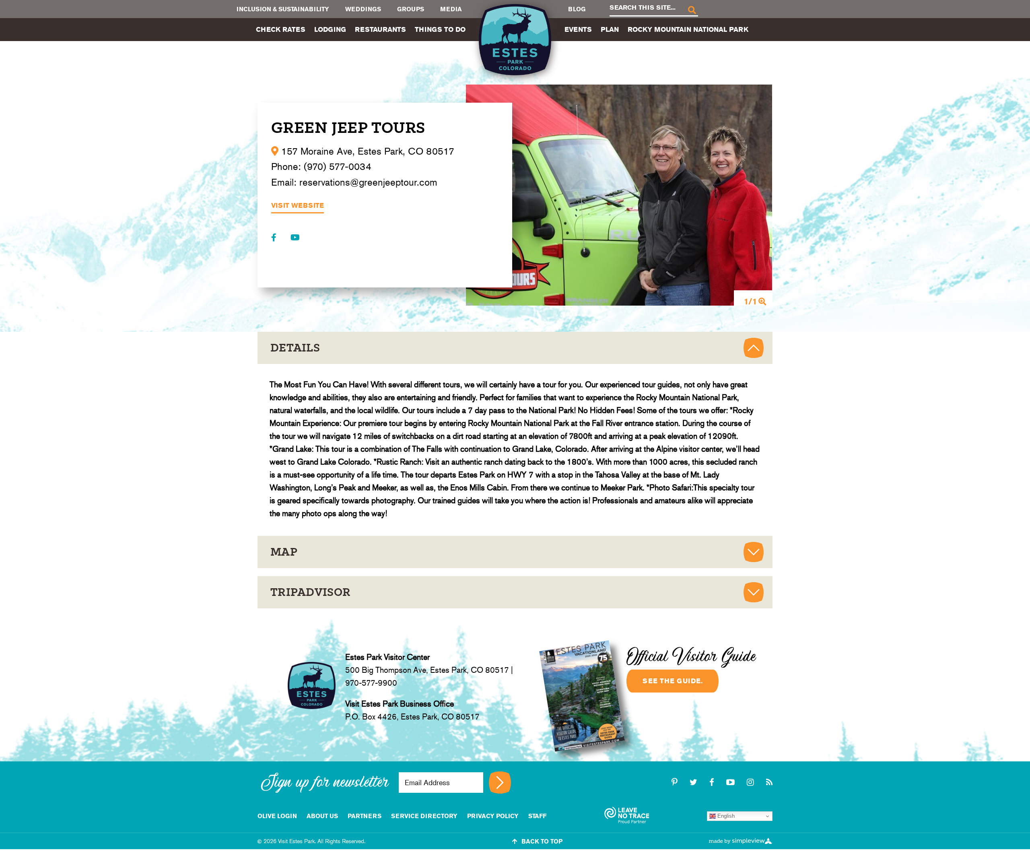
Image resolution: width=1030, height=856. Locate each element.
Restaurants (380, 29)
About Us (322, 816)
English (725, 816)
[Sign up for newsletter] (500, 782)
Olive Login (277, 816)
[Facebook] (274, 237)
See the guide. (672, 681)
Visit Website (297, 205)
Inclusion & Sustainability (283, 9)
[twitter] (695, 782)
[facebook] (713, 782)
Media (451, 9)
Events (578, 29)
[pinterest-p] (676, 782)
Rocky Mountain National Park (688, 29)
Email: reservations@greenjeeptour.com (354, 182)
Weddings (363, 9)
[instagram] (751, 782)
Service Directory (424, 816)
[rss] (769, 782)
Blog (576, 9)
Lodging (330, 29)
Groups (410, 9)
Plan (610, 29)
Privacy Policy (493, 816)
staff (537, 816)
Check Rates (280, 29)
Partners (364, 816)
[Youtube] (295, 237)
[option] (619, 195)
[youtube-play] (731, 782)
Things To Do (440, 29)
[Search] (691, 9)
